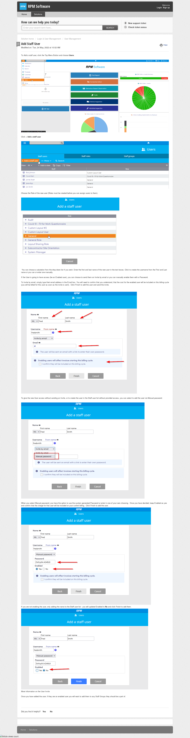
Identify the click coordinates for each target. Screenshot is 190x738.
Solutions (38, 14)
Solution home (27, 38)
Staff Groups (100, 696)
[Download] (90, 344)
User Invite (45, 691)
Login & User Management (49, 38)
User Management (72, 38)
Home (24, 14)
